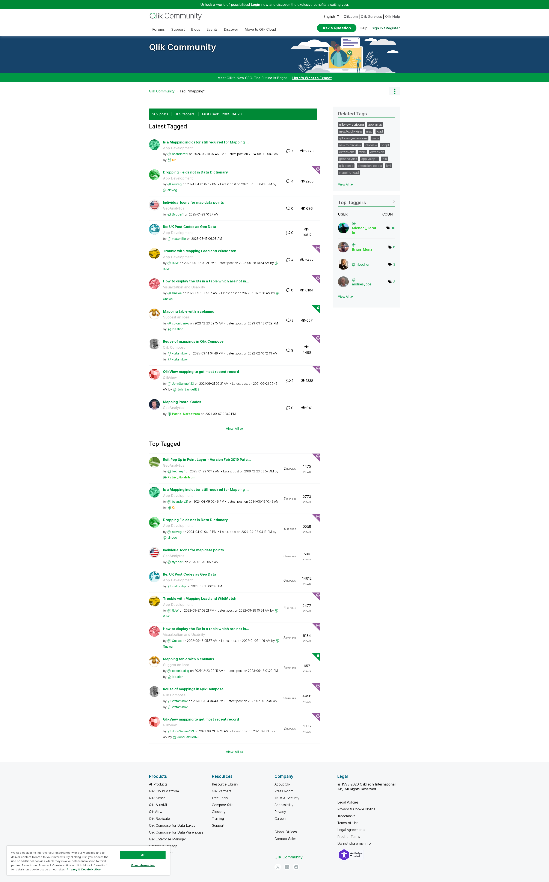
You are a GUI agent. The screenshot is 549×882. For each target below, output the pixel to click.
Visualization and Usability (184, 287)
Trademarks (346, 816)
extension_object (370, 165)
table (362, 152)
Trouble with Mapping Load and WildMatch (199, 251)
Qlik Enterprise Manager (167, 839)
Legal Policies (348, 802)
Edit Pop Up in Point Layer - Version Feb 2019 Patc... (207, 459)
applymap (375, 124)
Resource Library (225, 784)
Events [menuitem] (212, 29)
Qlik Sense (157, 798)
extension (377, 152)
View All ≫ (235, 428)
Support (218, 825)
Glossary (219, 812)
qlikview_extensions (353, 138)
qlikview (371, 145)
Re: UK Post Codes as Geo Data (189, 227)
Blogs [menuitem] (195, 29)
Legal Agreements (351, 830)
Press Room (283, 791)
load (380, 131)
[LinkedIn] (287, 867)
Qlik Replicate (159, 818)
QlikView (170, 377)
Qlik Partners (221, 791)
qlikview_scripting (351, 124)
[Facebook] (296, 867)
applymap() (369, 159)
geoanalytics (348, 159)
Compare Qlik (222, 805)
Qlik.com (351, 16)
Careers (280, 818)
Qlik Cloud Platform (164, 791)
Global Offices (285, 832)
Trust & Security (286, 798)
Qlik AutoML (158, 805)
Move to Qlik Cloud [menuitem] (260, 29)
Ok (143, 854)
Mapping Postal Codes (182, 402)
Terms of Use (348, 823)
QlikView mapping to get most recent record (201, 371)
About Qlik (282, 784)
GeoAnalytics (173, 208)
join (384, 159)
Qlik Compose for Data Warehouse (176, 832)
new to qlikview (350, 145)
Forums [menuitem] (158, 29)
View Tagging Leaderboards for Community (366, 201)
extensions (346, 152)
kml (388, 165)
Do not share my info (354, 843)
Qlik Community (182, 47)
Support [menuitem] (178, 29)
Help (363, 28)
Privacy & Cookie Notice (356, 809)
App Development (178, 148)
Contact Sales (285, 839)
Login (255, 4)
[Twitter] (277, 867)
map (369, 131)
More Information (143, 865)
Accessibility (283, 805)
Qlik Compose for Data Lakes (172, 825)
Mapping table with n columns (188, 311)
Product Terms (348, 836)
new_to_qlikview (350, 131)
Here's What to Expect (312, 78)
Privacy (280, 812)
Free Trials (220, 798)
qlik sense (346, 165)
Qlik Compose (174, 347)
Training (218, 818)
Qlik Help (392, 16)
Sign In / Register (386, 28)
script (385, 145)
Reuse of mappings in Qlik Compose (193, 341)
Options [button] (394, 91)
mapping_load (349, 172)
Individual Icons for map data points (193, 202)
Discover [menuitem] (231, 29)
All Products (158, 784)
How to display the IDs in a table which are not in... (206, 281)
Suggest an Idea (176, 317)
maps (375, 138)
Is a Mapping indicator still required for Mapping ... (206, 142)
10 (393, 228)
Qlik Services (371, 16)
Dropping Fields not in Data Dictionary (195, 172)
